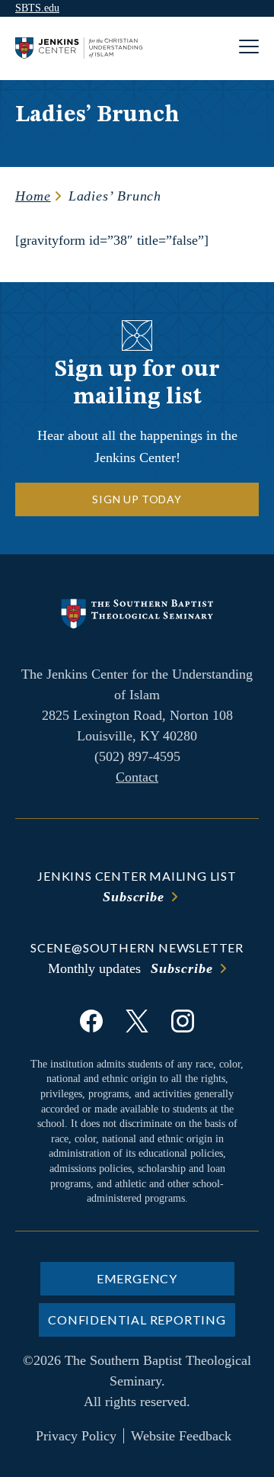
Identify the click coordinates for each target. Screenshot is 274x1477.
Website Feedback (181, 1435)
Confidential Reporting (137, 1319)
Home (33, 196)
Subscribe (133, 896)
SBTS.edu (37, 8)
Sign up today (136, 499)
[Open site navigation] (249, 48)
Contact (137, 777)
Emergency (137, 1278)
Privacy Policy (76, 1435)
